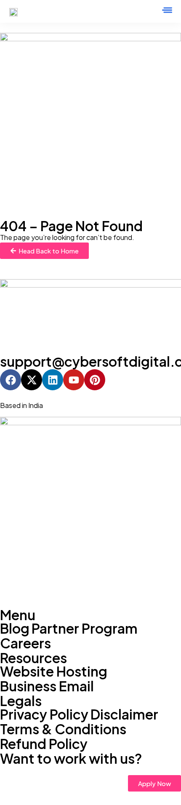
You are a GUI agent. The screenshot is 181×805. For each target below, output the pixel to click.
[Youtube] (73, 379)
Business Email (47, 685)
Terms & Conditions (63, 728)
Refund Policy (44, 743)
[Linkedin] (52, 379)
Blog (14, 628)
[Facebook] (10, 379)
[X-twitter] (31, 379)
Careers (25, 642)
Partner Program (85, 628)
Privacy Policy (44, 714)
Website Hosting (53, 671)
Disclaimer (124, 714)
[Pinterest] (94, 379)
